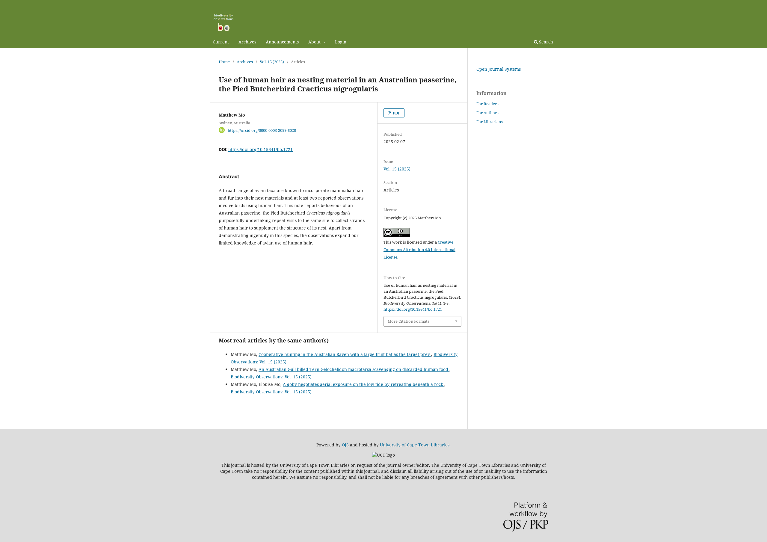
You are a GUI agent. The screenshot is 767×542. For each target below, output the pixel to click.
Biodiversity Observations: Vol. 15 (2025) (271, 377)
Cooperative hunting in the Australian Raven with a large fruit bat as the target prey (345, 354)
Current (221, 42)
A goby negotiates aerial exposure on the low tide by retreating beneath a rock (363, 384)
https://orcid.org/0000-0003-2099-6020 (262, 130)
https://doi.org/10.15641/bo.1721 (260, 149)
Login (340, 42)
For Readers (487, 103)
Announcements (282, 42)
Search (545, 42)
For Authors (487, 112)
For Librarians (489, 121)
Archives (247, 42)
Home (224, 61)
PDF (396, 113)
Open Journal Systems (498, 69)
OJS (345, 445)
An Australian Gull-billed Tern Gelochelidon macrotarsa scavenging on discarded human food (354, 369)
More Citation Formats (408, 321)
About (315, 42)
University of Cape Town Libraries (414, 445)
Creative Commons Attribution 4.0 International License (419, 249)
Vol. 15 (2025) (272, 61)
